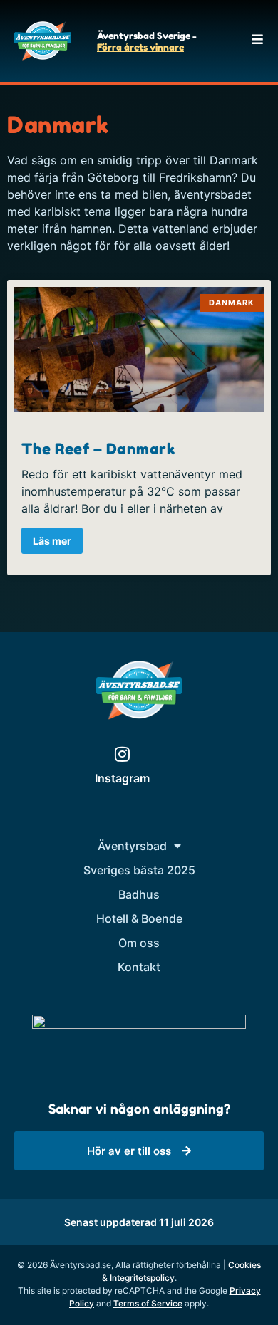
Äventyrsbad (132, 846)
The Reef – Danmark (98, 449)
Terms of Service (147, 1303)
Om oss (139, 943)
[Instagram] (121, 754)
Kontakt (139, 967)
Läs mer (52, 541)
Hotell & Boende (139, 918)
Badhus (139, 894)
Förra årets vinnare (140, 47)
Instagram (122, 778)
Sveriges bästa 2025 (139, 870)
